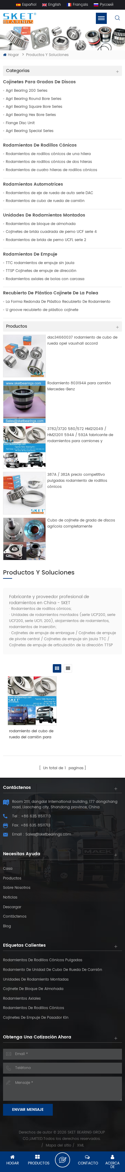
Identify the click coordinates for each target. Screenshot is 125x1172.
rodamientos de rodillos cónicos (33, 1008)
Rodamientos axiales (22, 998)
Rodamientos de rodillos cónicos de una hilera (48, 154)
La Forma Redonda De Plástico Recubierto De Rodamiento (58, 302)
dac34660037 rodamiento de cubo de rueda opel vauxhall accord (82, 340)
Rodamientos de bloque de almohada (41, 224)
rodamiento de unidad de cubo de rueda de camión (52, 970)
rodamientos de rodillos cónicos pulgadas (42, 960)
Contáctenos (14, 916)
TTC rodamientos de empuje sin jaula (40, 263)
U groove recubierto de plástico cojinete (42, 310)
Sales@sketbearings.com (48, 834)
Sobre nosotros (16, 888)
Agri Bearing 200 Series (26, 91)
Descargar (12, 907)
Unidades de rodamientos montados (44, 215)
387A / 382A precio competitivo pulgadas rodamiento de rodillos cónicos (77, 481)
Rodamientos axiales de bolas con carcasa (45, 279)
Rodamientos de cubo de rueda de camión (45, 201)
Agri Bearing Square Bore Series (34, 107)
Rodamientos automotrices (33, 184)
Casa (7, 869)
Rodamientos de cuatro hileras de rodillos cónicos (51, 170)
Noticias (10, 897)
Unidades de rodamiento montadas (36, 979)
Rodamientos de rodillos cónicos (40, 145)
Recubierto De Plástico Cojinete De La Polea (50, 293)
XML (80, 1145)
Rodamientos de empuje (30, 254)
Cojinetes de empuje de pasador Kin (36, 1018)
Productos (12, 878)
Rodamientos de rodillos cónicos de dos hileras (49, 162)
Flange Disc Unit (20, 123)
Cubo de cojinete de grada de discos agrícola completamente (81, 523)
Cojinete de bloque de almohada (33, 989)
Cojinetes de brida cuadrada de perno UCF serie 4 (51, 232)
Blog (7, 926)
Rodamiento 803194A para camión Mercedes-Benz (79, 386)
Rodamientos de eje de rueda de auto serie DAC (49, 193)
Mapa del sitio (58, 1145)
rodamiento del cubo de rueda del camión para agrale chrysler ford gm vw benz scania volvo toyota (31, 734)
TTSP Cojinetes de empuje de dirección (41, 271)
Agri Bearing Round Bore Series (33, 99)
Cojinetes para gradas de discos (39, 82)
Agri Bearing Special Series (29, 131)
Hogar (13, 55)
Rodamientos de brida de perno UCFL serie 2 (46, 240)
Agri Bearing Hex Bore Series (31, 115)
